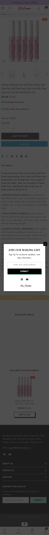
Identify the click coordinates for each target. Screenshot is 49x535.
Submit (24, 271)
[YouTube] (27, 279)
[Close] (45, 244)
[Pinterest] (21, 279)
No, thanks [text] (26, 285)
